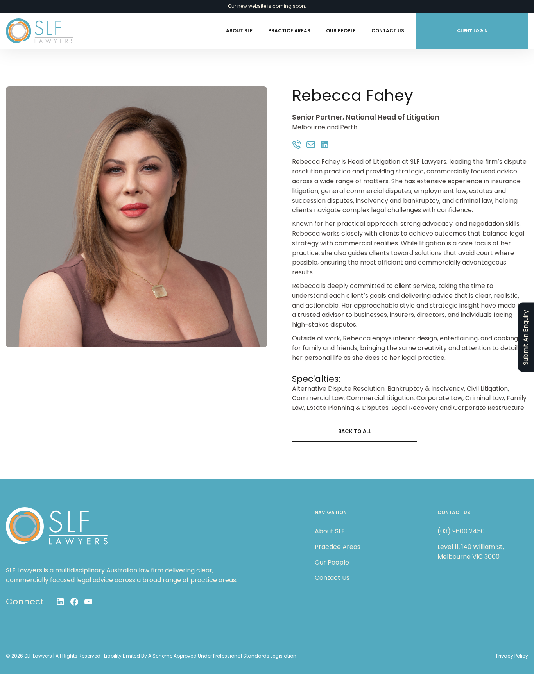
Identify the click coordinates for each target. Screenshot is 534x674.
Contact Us (387, 30)
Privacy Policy (512, 656)
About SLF (239, 30)
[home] (39, 30)
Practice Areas (289, 30)
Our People (341, 30)
